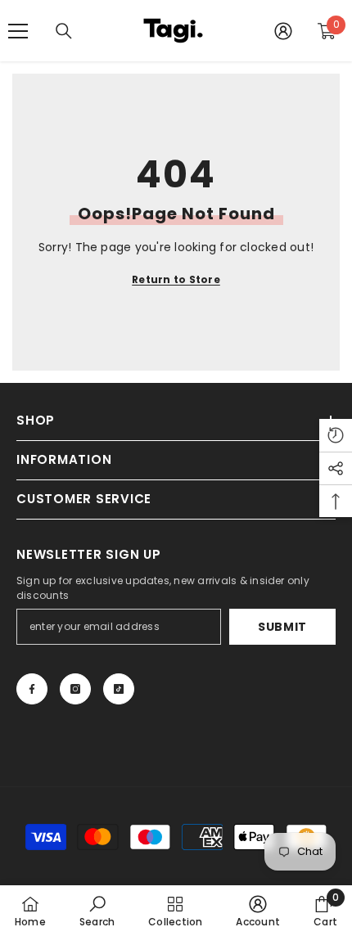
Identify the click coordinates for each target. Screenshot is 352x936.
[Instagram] (75, 688)
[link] (97, 911)
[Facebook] (31, 688)
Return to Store (176, 279)
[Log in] (283, 31)
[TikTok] (118, 688)
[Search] (64, 31)
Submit (282, 627)
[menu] (18, 31)
